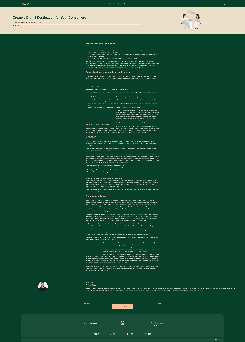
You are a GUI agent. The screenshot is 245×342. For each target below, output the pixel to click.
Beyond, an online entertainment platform (109, 234)
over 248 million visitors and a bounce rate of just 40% (109, 84)
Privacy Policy (215, 339)
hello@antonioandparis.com (156, 323)
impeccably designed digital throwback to (108, 223)
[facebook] (13, 25)
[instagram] (18, 25)
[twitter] (15, 25)
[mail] (20, 25)
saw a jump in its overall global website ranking (136, 237)
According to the (124, 110)
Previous (87, 303)
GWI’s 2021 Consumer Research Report (127, 216)
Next (158, 303)
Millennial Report (103, 174)
